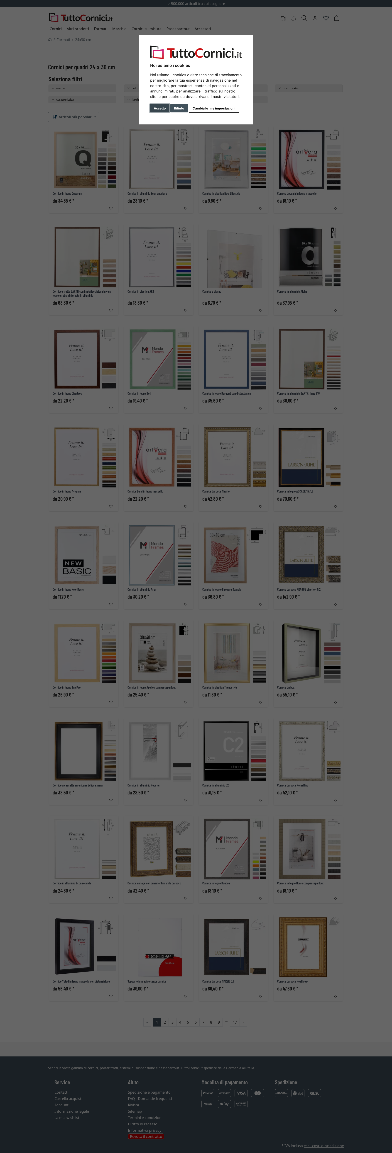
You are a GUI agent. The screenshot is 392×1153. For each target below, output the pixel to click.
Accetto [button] (160, 108)
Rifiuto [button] (179, 108)
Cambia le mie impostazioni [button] (214, 108)
